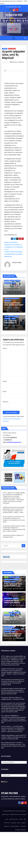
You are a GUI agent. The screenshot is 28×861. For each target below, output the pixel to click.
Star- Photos (7, 822)
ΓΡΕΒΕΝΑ (6, 280)
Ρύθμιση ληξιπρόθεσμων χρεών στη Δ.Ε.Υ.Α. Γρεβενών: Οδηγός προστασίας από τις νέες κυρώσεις (13, 737)
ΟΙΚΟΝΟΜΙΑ (4, 48)
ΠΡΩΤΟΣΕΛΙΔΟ (7, 300)
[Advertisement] (14, 846)
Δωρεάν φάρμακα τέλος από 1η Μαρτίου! (13, 55)
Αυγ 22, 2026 (8, 588)
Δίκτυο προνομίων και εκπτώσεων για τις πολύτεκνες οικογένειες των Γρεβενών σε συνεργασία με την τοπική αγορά (12, 681)
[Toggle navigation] (14, 38)
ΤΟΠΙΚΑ (13, 318)
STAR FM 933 (14, 15)
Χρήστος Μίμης (17, 262)
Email (5, 391)
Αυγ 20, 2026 (9, 307)
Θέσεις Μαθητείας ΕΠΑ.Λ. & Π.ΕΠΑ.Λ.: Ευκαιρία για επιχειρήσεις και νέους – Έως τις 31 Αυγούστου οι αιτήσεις (13, 744)
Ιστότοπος (5, 401)
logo (25, 819)
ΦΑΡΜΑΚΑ (14, 62)
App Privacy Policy (13, 819)
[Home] (2, 38)
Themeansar (23, 814)
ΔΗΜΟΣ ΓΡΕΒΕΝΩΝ (8, 598)
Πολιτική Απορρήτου (14, 826)
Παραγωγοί (6, 826)
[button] (25, 38)
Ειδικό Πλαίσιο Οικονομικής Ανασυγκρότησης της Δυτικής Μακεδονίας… (13, 254)
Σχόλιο (5, 348)
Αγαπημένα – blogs (15, 822)
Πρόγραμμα (23, 826)
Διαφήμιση (23, 822)
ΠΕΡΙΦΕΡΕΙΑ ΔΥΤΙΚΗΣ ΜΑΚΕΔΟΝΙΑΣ (12, 298)
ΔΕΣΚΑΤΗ (12, 280)
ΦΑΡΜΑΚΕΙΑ (21, 62)
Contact (21, 819)
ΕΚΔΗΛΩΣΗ (15, 598)
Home (7, 819)
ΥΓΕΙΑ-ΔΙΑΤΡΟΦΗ (12, 48)
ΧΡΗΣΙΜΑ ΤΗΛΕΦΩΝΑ (20, 829)
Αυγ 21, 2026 (9, 289)
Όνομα (5, 381)
